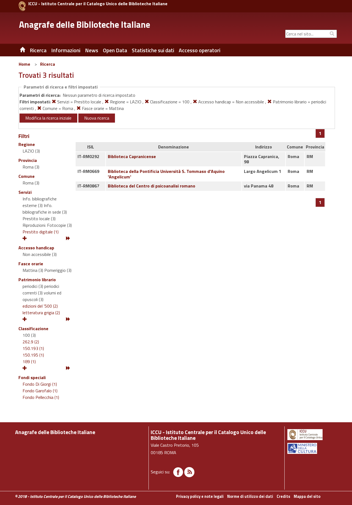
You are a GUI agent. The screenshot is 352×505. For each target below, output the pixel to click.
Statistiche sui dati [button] (153, 50)
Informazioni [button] (65, 50)
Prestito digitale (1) (41, 231)
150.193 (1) (33, 348)
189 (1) (29, 361)
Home (24, 64)
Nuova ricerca (96, 118)
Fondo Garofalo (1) (40, 390)
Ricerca (47, 64)
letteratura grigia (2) (41, 312)
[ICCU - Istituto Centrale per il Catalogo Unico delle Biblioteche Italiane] (22, 6)
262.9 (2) (31, 341)
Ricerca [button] (38, 50)
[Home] (18, 50)
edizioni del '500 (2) (40, 306)
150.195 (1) (33, 355)
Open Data (115, 50)
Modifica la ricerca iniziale (48, 118)
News (91, 50)
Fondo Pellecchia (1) (41, 397)
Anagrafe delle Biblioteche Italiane (84, 24)
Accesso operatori (199, 50)
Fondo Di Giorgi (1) (40, 384)
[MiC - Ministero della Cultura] (312, 448)
